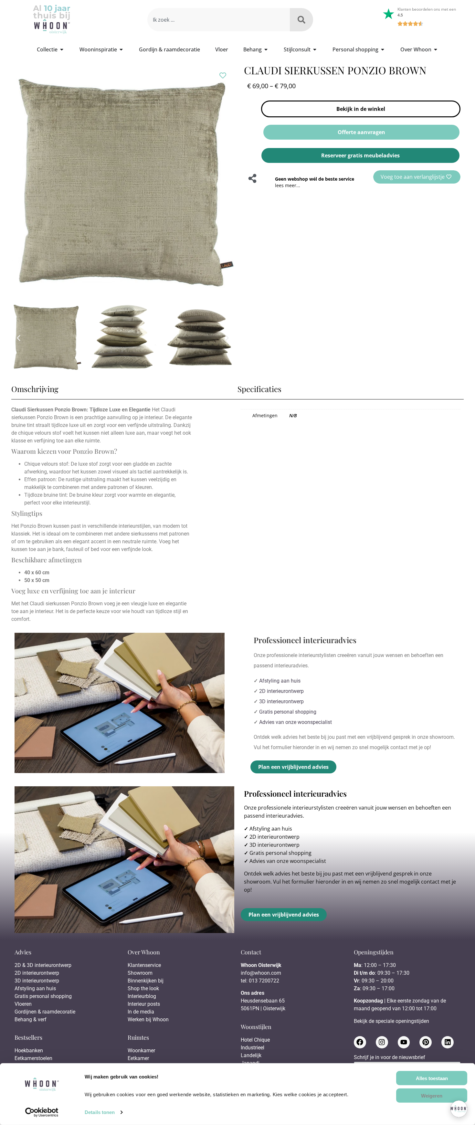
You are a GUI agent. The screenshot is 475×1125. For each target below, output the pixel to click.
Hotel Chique (255, 1040)
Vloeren (23, 1004)
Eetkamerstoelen (33, 1058)
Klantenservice (144, 965)
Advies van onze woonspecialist (295, 722)
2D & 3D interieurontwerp (43, 965)
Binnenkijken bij (146, 981)
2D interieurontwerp (281, 691)
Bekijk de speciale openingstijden (391, 1021)
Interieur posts (144, 1004)
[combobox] (218, 19)
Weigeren (431, 1095)
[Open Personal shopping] (382, 49)
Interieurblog (142, 996)
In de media (141, 1012)
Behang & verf (31, 1019)
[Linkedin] (447, 1042)
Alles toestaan (432, 1078)
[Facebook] (360, 1042)
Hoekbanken (29, 1050)
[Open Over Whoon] (435, 49)
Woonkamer (141, 1050)
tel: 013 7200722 (260, 981)
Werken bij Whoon (148, 1019)
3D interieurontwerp (281, 701)
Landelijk (251, 1055)
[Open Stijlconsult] (314, 49)
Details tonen (100, 1112)
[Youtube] (404, 1042)
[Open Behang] (266, 49)
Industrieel (252, 1048)
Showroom (140, 973)
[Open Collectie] (61, 49)
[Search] (301, 19)
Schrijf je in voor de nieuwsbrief (389, 1057)
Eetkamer (138, 1058)
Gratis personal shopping (287, 712)
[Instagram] (382, 1042)
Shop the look (143, 988)
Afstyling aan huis (280, 681)
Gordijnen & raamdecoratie (45, 1012)
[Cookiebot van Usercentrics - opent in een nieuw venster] (42, 1112)
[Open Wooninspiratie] (121, 49)
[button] (19, 338)
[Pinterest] (425, 1042)
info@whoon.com (261, 973)
